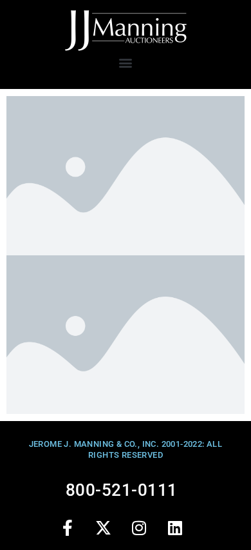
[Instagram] (139, 527)
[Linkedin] (175, 527)
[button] (125, 62)
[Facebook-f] (67, 527)
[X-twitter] (104, 527)
